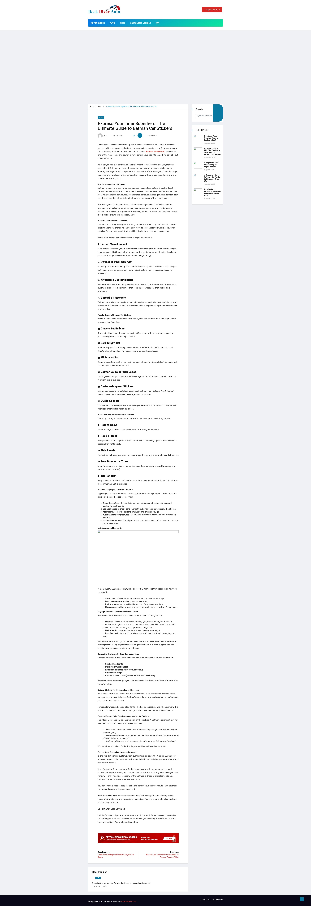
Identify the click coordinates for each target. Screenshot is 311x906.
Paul (105, 136)
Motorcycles (98, 23)
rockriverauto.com (128, 901)
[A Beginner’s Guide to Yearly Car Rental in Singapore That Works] (198, 177)
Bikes (122, 23)
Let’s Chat (205, 899)
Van (157, 23)
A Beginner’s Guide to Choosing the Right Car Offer (211, 164)
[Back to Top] (302, 899)
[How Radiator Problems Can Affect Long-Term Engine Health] (198, 191)
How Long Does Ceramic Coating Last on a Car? (211, 138)
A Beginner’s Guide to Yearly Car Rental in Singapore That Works (212, 178)
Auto (112, 23)
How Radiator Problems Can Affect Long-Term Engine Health (212, 192)
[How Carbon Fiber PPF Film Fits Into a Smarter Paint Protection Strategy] (198, 150)
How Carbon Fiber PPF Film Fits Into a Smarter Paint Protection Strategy (212, 151)
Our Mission (217, 899)
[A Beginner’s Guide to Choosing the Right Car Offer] (198, 165)
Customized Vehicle (140, 23)
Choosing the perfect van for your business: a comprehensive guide (121, 883)
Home (92, 107)
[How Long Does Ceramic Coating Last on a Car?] (198, 138)
